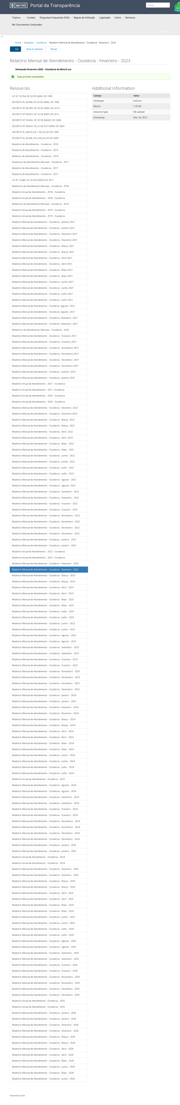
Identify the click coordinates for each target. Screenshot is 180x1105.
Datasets (28, 42)
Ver (17, 50)
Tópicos (16, 17)
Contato (31, 17)
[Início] (18, 5)
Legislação (104, 17)
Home (18, 42)
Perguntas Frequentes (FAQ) (54, 17)
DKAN (22, 1095)
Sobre (118, 17)
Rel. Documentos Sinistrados (27, 24)
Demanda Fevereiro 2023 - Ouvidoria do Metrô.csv (43, 69)
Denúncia (130, 17)
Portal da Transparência (55, 5)
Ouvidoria (41, 42)
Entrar (164, 31)
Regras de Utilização (84, 17)
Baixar (53, 49)
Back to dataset (34, 49)
